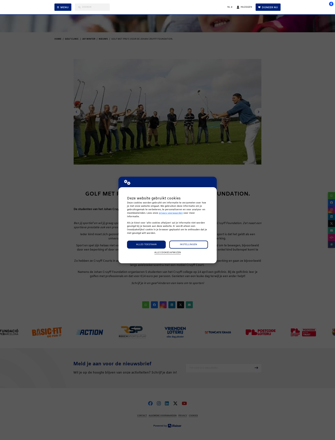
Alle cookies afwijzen (167, 252)
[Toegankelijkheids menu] (331, 4)
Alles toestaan (146, 244)
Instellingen (188, 244)
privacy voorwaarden (171, 213)
